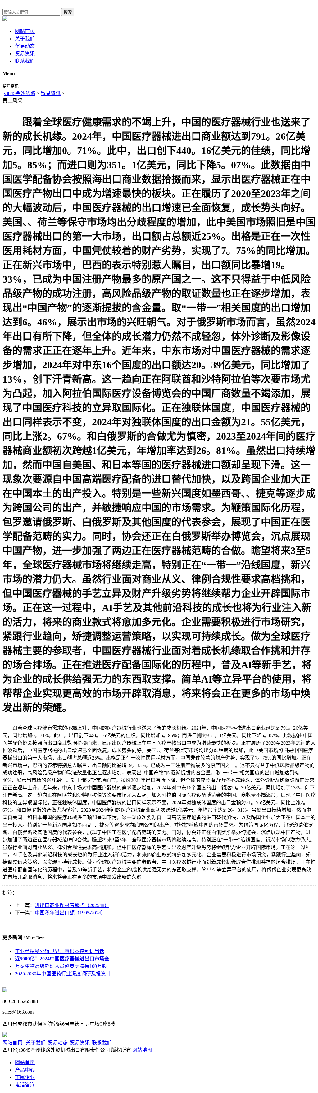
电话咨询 (25, 1084)
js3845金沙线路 (18, 93)
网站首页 (25, 31)
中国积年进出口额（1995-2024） (70, 912)
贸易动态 (25, 46)
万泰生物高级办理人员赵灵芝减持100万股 (61, 966)
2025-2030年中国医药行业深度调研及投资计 (63, 973)
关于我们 (25, 38)
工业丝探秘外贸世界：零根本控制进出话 (59, 951)
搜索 (68, 12)
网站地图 (142, 1050)
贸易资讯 (25, 53)
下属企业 (25, 1077)
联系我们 (25, 61)
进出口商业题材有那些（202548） (72, 905)
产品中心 (25, 1070)
